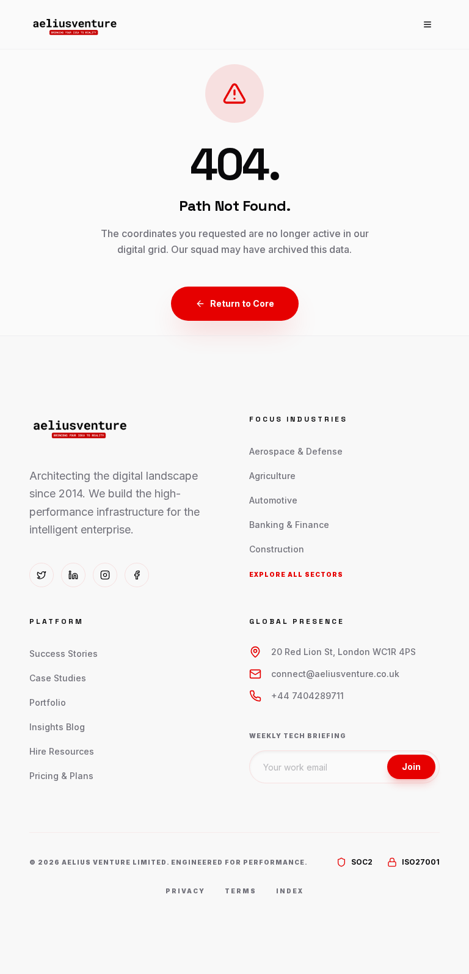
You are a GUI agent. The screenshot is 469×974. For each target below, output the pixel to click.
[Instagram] (105, 575)
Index (290, 891)
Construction (276, 549)
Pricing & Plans (61, 776)
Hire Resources (61, 751)
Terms (240, 891)
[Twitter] (41, 575)
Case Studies (57, 678)
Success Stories (63, 653)
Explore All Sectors (296, 574)
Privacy (185, 891)
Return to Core (242, 303)
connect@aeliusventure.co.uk (335, 673)
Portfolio (47, 702)
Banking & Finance (289, 524)
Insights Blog (57, 727)
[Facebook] (137, 575)
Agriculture (272, 476)
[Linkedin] (73, 575)
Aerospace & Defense (296, 451)
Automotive (273, 500)
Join (411, 766)
